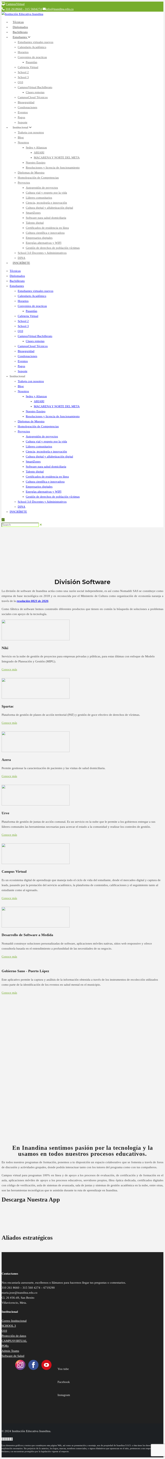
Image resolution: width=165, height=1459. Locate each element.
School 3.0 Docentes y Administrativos (42, 252)
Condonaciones (27, 107)
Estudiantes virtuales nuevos (35, 42)
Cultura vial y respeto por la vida (46, 192)
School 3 (23, 77)
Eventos (23, 112)
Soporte (22, 371)
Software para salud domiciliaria (46, 217)
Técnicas (15, 270)
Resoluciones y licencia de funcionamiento (53, 167)
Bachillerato (17, 281)
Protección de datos (14, 1335)
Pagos (21, 117)
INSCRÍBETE (21, 262)
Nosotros (23, 142)
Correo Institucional (14, 1320)
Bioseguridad (26, 102)
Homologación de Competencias (38, 177)
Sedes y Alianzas (36, 147)
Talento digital (35, 222)
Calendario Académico (32, 47)
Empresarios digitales (39, 237)
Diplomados (17, 276)
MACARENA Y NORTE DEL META (57, 157)
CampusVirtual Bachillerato (35, 87)
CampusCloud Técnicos (33, 97)
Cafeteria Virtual (28, 67)
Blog (21, 137)
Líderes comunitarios (39, 197)
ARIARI (39, 152)
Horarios (23, 52)
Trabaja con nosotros (31, 132)
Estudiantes (20, 37)
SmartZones (33, 212)
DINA (21, 506)
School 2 (23, 72)
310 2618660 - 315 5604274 (23, 9)
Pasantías (31, 62)
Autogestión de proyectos (42, 187)
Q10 (20, 82)
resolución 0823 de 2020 (32, 601)
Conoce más (9, 669)
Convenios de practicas (32, 57)
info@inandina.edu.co (60, 9)
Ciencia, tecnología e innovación (46, 202)
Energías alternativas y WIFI (43, 242)
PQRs (5, 1345)
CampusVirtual (15, 4)
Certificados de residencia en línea (47, 227)
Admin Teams (10, 1350)
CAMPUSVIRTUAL (14, 1340)
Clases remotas (35, 92)
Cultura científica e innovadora (45, 232)
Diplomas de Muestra (31, 172)
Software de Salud (13, 1355)
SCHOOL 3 (9, 1325)
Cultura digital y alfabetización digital (49, 207)
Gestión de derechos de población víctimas (53, 247)
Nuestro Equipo (35, 162)
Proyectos (24, 182)
